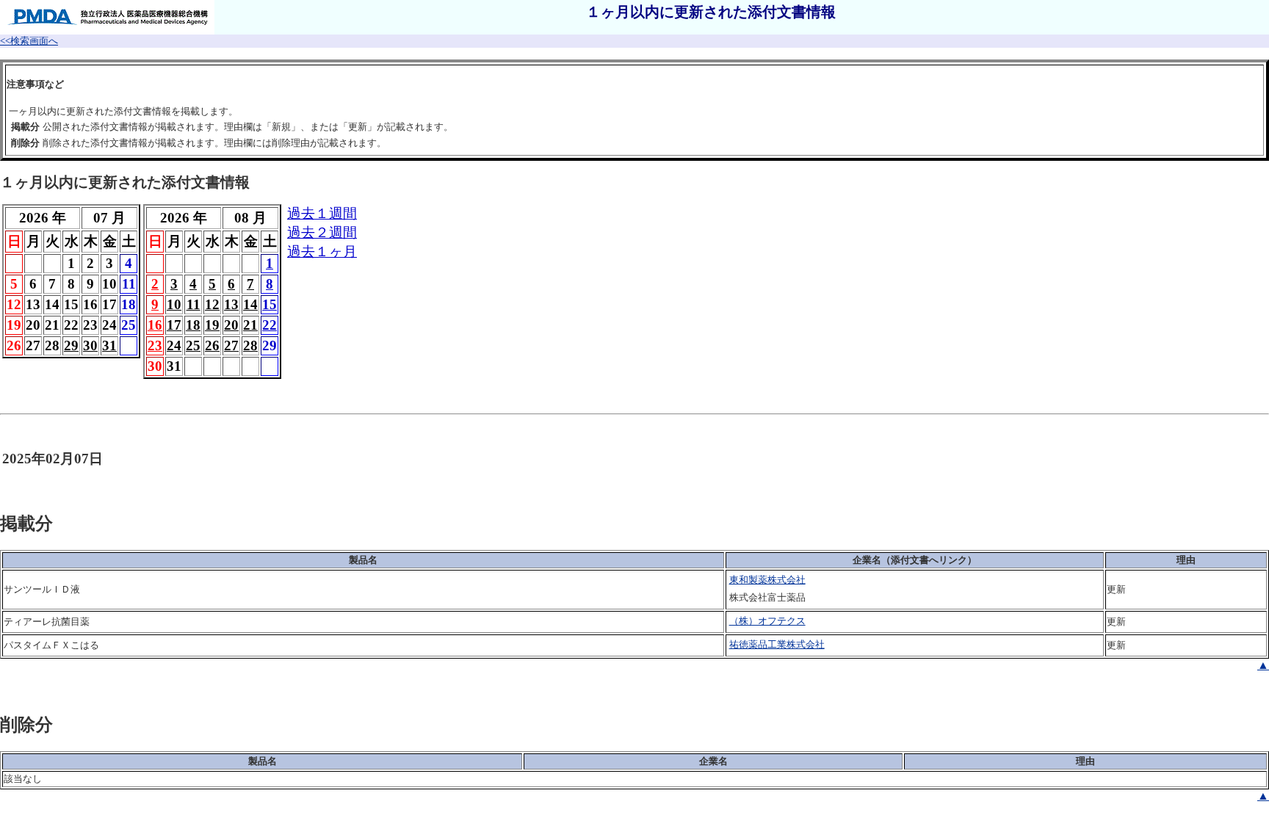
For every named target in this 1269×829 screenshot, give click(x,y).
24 (174, 345)
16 (155, 325)
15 (269, 304)
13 (231, 304)
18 (193, 325)
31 (109, 345)
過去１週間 (322, 213)
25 (193, 345)
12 (212, 304)
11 (193, 304)
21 (250, 325)
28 (250, 345)
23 (155, 345)
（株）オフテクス (767, 620)
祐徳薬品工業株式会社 (777, 644)
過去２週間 (322, 232)
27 (231, 345)
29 (71, 345)
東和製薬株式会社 (767, 579)
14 (250, 304)
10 (174, 304)
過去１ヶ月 (322, 251)
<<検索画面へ (29, 40)
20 (231, 325)
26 (212, 345)
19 (212, 325)
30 (90, 345)
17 (174, 325)
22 (269, 325)
